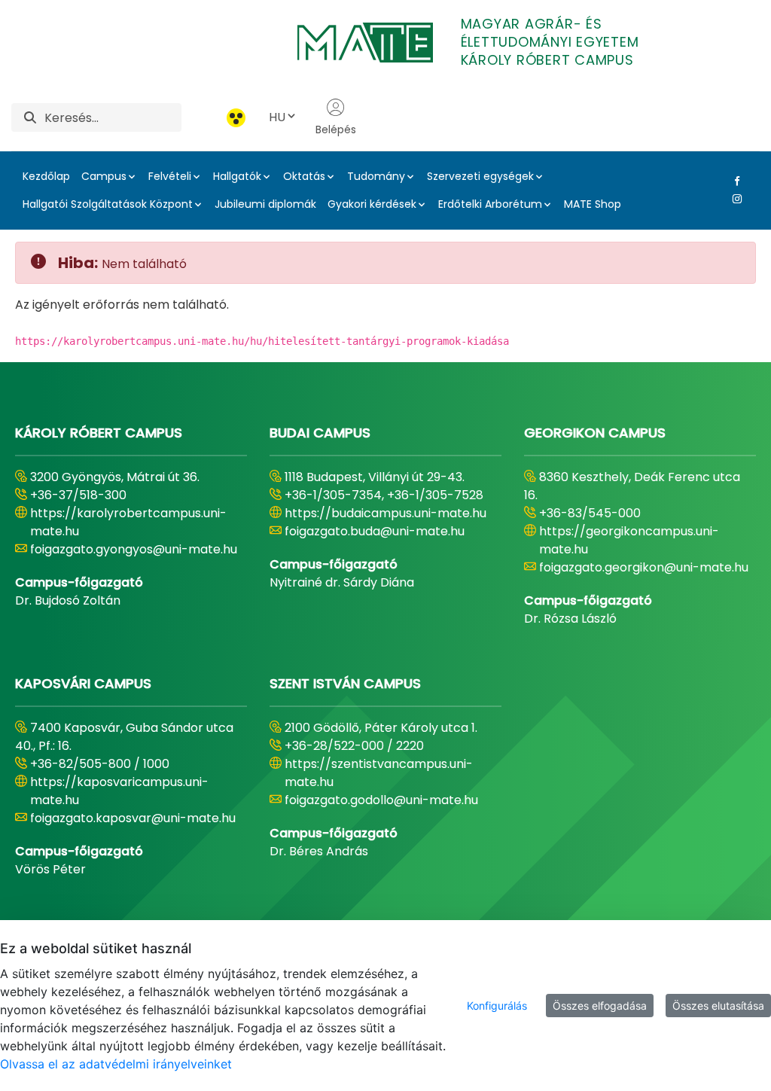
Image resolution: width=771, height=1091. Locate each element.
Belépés (335, 129)
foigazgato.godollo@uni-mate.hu (381, 800)
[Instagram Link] (734, 199)
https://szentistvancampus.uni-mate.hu (379, 773)
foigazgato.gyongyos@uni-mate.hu (133, 549)
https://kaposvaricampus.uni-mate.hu (119, 791)
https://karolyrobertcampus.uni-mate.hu (128, 522)
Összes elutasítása (718, 1005)
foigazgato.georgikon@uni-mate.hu (643, 567)
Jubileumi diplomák (265, 204)
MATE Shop (592, 204)
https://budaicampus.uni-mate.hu (385, 513)
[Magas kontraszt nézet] (236, 118)
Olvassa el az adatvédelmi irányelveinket (116, 1063)
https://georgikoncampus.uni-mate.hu (629, 540)
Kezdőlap (46, 176)
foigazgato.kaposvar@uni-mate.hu (133, 818)
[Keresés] (30, 118)
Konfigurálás (497, 1005)
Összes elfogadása (600, 1005)
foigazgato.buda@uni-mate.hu (375, 531)
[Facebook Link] (734, 180)
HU (277, 117)
